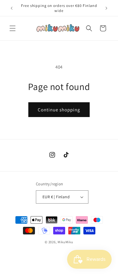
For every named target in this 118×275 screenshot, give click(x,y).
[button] (13, 28)
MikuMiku (65, 242)
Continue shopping (59, 110)
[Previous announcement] (12, 8)
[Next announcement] (106, 8)
